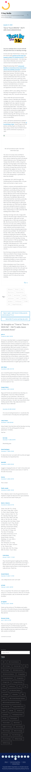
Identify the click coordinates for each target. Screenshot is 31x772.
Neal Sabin (23, 298)
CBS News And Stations (8, 674)
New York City (6, 706)
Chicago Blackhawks (8, 678)
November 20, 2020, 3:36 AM (9, 409)
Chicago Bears (21, 674)
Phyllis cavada (4, 488)
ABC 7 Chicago (6, 666)
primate (3, 585)
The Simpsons (13, 718)
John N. (3, 334)
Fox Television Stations (14, 690)
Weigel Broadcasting (16, 304)
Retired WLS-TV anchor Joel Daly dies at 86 (17, 319)
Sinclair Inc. (20, 710)
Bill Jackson (10, 289)
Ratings (11, 710)
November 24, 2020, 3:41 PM (7, 505)
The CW (4, 718)
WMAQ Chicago (18, 738)
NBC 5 (4, 698)
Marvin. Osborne (5, 503)
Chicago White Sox (17, 682)
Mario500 (3, 462)
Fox (25, 686)
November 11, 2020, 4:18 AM (7, 451)
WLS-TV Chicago (7, 738)
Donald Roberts (5, 574)
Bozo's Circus (11, 292)
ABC (4, 662)
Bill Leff (16, 289)
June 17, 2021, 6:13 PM (6, 620)
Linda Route (6, 555)
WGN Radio (5, 734)
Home (24, 762)
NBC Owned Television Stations (17, 698)
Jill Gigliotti (4, 601)
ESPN (4, 686)
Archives (3, 649)
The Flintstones (18, 301)
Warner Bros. (17, 722)
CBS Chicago (6, 670)
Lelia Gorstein (11, 298)
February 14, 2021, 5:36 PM (7, 587)
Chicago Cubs (6, 682)
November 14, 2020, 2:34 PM (7, 479)
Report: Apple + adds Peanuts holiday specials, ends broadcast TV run (14, 314)
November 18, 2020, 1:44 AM (7, 490)
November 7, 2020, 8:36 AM (7, 422)
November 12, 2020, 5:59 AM (7, 464)
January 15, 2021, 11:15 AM (8, 557)
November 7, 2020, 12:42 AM (7, 389)
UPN (9, 304)
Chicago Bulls (20, 678)
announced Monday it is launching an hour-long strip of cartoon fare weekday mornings (14, 67)
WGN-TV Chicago (18, 730)
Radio (4, 710)
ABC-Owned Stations (14, 662)
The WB (25, 301)
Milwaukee (15, 694)
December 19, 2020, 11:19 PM (7, 576)
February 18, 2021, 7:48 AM (7, 603)
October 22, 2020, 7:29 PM (7, 336)
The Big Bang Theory (17, 714)
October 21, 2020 (7, 25)
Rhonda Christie (5, 618)
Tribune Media (6, 722)
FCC (20, 686)
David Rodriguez (5, 449)
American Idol (17, 666)
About (6, 762)
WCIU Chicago (19, 726)
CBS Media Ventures (18, 670)
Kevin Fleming (17, 295)
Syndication (5, 714)
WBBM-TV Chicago (7, 726)
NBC (23, 694)
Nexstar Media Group (18, 706)
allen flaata (4, 367)
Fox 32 (4, 690)
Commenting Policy (15, 762)
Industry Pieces (16, 763)
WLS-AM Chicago (16, 734)
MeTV (17, 298)
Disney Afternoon (20, 292)
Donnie (3, 477)
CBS (26, 666)
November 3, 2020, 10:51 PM (7, 369)
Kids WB (24, 295)
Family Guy (12, 686)
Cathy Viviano (4, 420)
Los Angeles (5, 694)
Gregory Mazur (5, 387)
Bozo (22, 289)
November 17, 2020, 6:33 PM (9, 439)
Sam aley (5, 438)
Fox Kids (9, 295)
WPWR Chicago (6, 742)
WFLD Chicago (6, 730)
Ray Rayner (10, 301)
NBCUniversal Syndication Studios (11, 702)
